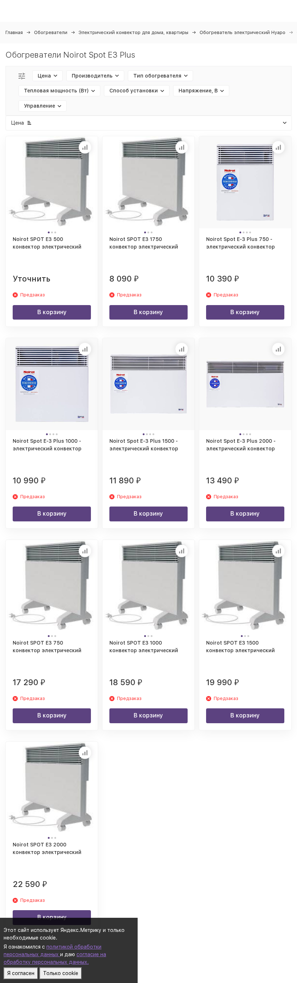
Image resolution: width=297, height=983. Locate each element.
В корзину (52, 312)
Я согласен (20, 973)
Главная (14, 32)
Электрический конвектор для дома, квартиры (133, 32)
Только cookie (60, 973)
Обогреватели (50, 32)
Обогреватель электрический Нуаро (242, 32)
